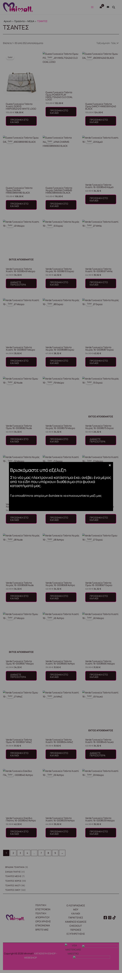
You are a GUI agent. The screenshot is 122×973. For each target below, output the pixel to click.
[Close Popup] (110, 465)
